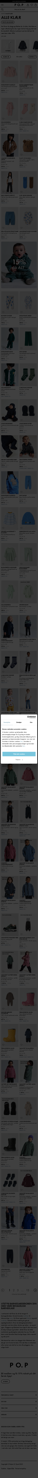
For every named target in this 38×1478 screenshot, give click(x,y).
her (21, 741)
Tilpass (17, 759)
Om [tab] (31, 722)
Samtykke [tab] (7, 722)
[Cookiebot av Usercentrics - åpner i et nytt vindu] (27, 717)
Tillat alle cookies (19, 754)
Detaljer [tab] (19, 722)
